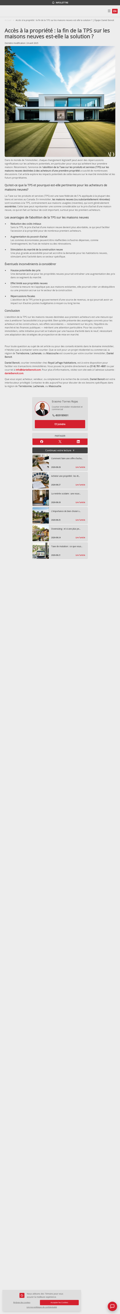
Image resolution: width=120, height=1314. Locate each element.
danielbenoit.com (14, 373)
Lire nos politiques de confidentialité (42, 1307)
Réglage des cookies (21, 1302)
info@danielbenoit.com (28, 369)
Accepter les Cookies (59, 1302)
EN (114, 11)
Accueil (8, 20)
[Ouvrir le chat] (112, 1306)
